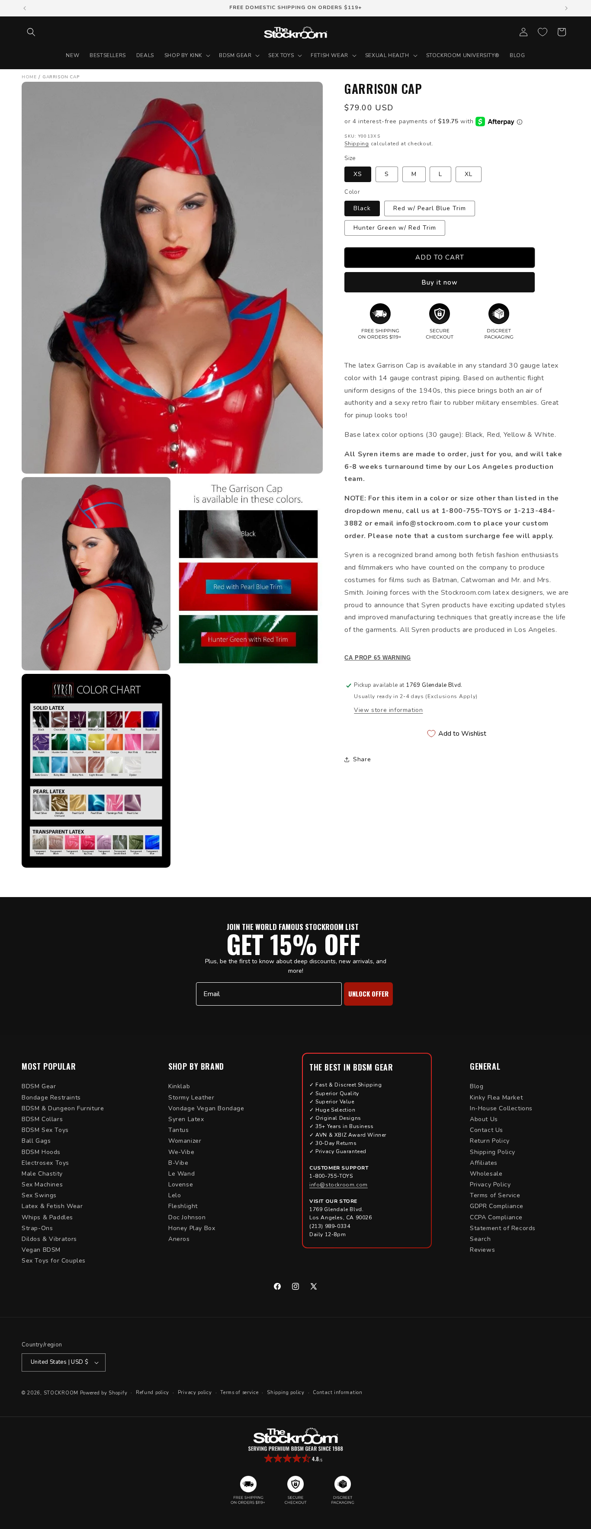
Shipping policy (286, 1392)
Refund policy (152, 1392)
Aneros (179, 1239)
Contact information (337, 1392)
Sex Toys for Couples (54, 1261)
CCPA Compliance (496, 1217)
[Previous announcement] (24, 8)
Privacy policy (195, 1392)
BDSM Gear (39, 1086)
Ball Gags (36, 1141)
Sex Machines (42, 1184)
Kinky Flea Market (496, 1097)
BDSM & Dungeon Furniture (63, 1108)
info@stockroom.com (338, 1184)
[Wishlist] (542, 32)
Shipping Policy (492, 1152)
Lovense (180, 1184)
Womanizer (184, 1141)
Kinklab (179, 1086)
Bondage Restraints (51, 1097)
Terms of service (239, 1392)
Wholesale (486, 1174)
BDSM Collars (42, 1119)
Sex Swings (39, 1195)
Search (480, 1239)
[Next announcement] (566, 8)
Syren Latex (186, 1119)
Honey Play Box (191, 1228)
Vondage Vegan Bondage (206, 1108)
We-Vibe (181, 1152)
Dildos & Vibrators (49, 1239)
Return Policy (490, 1141)
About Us (484, 1119)
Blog (476, 1086)
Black (362, 208)
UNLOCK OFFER (368, 993)
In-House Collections (501, 1108)
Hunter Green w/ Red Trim (394, 228)
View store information (388, 710)
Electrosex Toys (45, 1163)
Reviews (482, 1250)
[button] (31, 32)
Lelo (174, 1195)
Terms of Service (495, 1195)
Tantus (178, 1130)
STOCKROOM (61, 1393)
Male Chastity (42, 1174)
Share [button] (362, 759)
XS (357, 174)
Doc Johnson (187, 1217)
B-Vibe (178, 1163)
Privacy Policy (490, 1184)
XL (468, 174)
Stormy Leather (191, 1097)
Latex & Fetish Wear (52, 1206)
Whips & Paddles (47, 1217)
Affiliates (484, 1163)
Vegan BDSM (41, 1250)
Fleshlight (183, 1206)
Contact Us (486, 1130)
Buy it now (439, 282)
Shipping (356, 143)
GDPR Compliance (497, 1206)
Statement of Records (503, 1228)
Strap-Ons (37, 1228)
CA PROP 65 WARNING (377, 658)
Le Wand (181, 1174)
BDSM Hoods (41, 1152)
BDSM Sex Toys (45, 1130)
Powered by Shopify (104, 1393)
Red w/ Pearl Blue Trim (429, 208)
